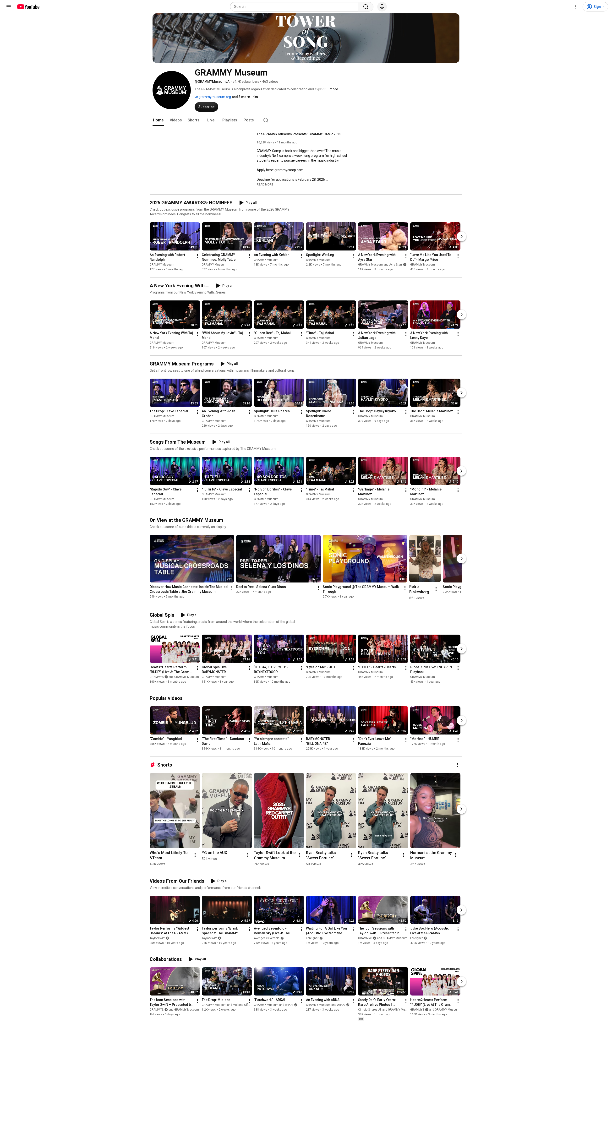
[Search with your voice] (382, 6)
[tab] (158, 120)
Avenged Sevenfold (266, 938)
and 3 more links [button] (245, 97)
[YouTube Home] (28, 6)
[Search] (365, 6)
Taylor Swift (157, 938)
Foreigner (312, 938)
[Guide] (8, 7)
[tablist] (306, 120)
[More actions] (197, 256)
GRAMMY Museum (162, 264)
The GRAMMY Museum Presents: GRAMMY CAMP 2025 (299, 134)
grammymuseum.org (214, 97)
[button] (265, 184)
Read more (265, 184)
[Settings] (576, 7)
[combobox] (295, 7)
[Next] (461, 236)
